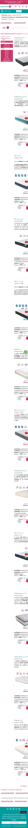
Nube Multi (18, 219)
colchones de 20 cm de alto (21, 801)
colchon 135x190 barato (6, 23)
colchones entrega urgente (7, 801)
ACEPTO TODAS (14, 822)
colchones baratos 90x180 (20, 23)
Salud (6, 57)
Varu (17, 349)
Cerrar (23, 812)
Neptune (20, 97)
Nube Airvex (19, 533)
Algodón (20, 471)
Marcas (7, 51)
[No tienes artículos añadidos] (26, 7)
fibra (9, 36)
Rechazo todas (6, 826)
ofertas (3, 36)
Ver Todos (23, 786)
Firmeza (7, 53)
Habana (17, 155)
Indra (18, 720)
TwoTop (20, 593)
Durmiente (6, 59)
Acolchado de (6, 47)
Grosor (7, 55)
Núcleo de (6, 45)
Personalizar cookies (20, 826)
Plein (19, 38)
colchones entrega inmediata (7, 793)
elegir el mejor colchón (14, 15)
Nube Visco (18, 281)
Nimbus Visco (19, 410)
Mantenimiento (7, 60)
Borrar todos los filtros (6, 39)
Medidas (6, 41)
